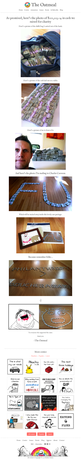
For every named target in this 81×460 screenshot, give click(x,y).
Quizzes (48, 440)
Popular (41, 356)
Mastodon (38, 444)
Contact (61, 440)
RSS (32, 444)
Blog (61, 10)
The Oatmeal (43, 5)
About (55, 440)
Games (41, 10)
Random (34, 356)
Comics (26, 10)
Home (21, 10)
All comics (31, 434)
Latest (48, 356)
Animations (34, 10)
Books (47, 10)
